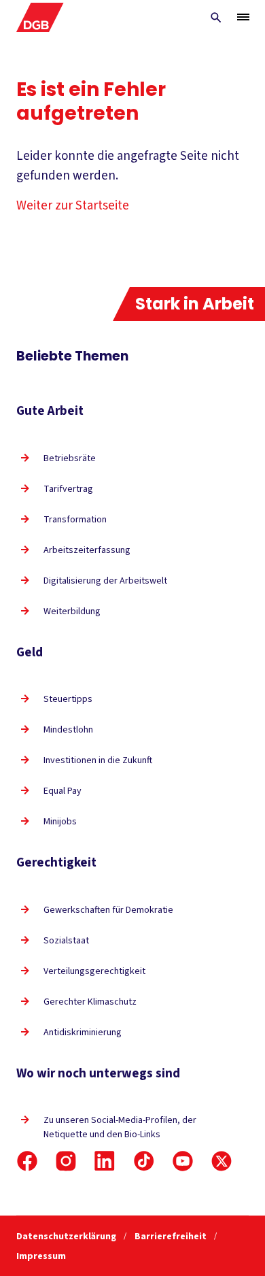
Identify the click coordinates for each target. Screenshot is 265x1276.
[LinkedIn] (105, 1161)
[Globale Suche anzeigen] (216, 17)
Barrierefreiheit (172, 1236)
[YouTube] (183, 1161)
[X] (221, 1161)
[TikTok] (144, 1161)
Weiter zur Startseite (72, 206)
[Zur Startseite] (40, 17)
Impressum (41, 1256)
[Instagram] (66, 1161)
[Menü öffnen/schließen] (243, 17)
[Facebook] (27, 1161)
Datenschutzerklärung (67, 1236)
